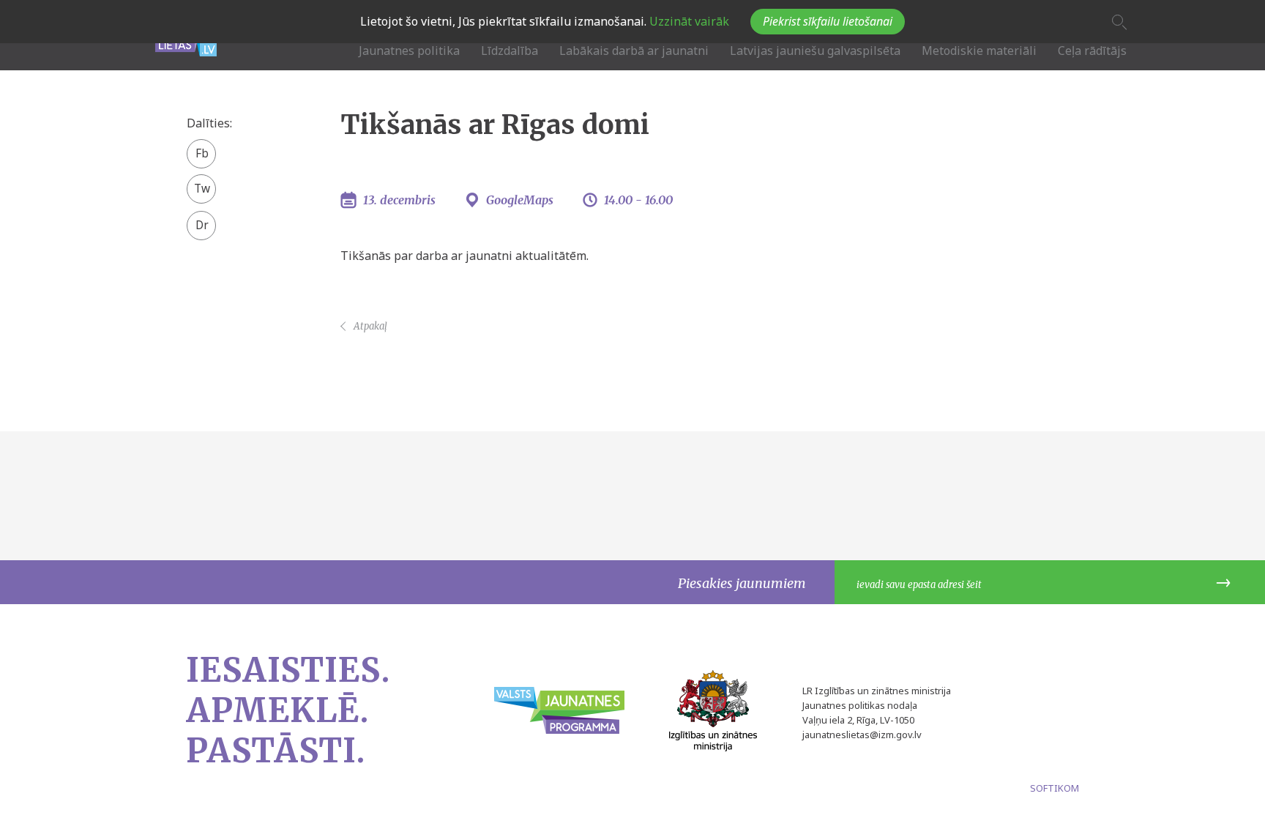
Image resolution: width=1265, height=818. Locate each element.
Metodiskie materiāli (979, 50)
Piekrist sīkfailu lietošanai (827, 21)
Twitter (201, 184)
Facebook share (201, 154)
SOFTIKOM (1054, 788)
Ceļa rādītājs (1092, 50)
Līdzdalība (509, 50)
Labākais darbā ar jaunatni (634, 50)
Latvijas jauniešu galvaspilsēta (815, 50)
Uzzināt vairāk (687, 21)
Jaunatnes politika (409, 50)
